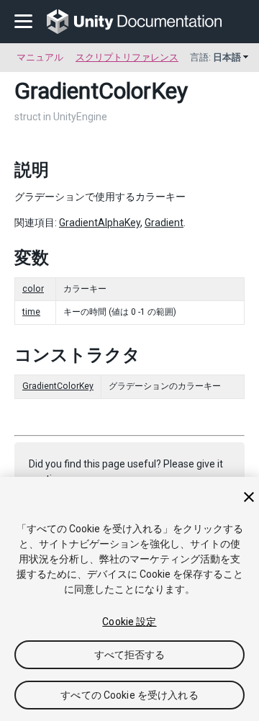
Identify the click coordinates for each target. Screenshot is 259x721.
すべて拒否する (129, 654)
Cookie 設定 (129, 621)
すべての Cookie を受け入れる (129, 695)
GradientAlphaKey (99, 222)
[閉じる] (249, 497)
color (33, 289)
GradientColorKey (58, 386)
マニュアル (40, 57)
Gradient (164, 222)
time (31, 312)
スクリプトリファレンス (127, 57)
